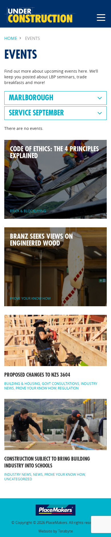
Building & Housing (22, 383)
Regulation (68, 388)
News (38, 474)
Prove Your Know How (36, 388)
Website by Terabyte (55, 531)
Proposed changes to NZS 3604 (37, 374)
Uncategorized (18, 479)
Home (10, 38)
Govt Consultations (60, 383)
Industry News (17, 474)
